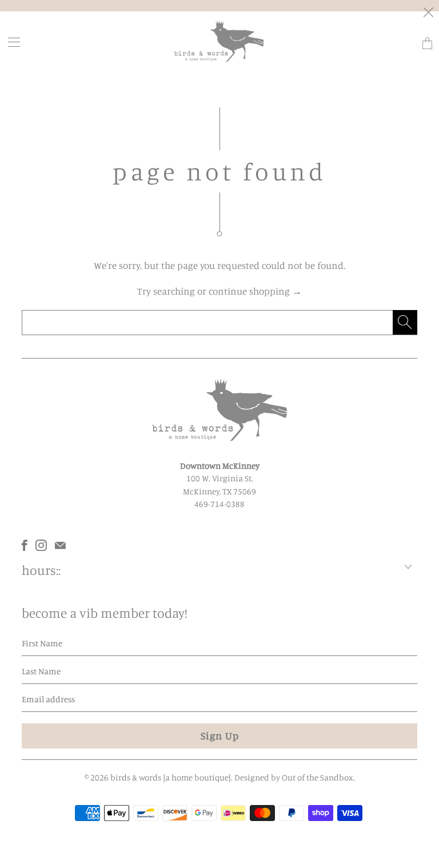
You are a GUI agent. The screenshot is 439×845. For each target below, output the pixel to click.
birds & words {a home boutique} (170, 777)
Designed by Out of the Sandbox (293, 777)
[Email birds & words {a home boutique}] (60, 545)
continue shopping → (255, 291)
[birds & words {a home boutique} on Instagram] (41, 545)
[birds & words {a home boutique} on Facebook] (24, 545)
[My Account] (10, 42)
